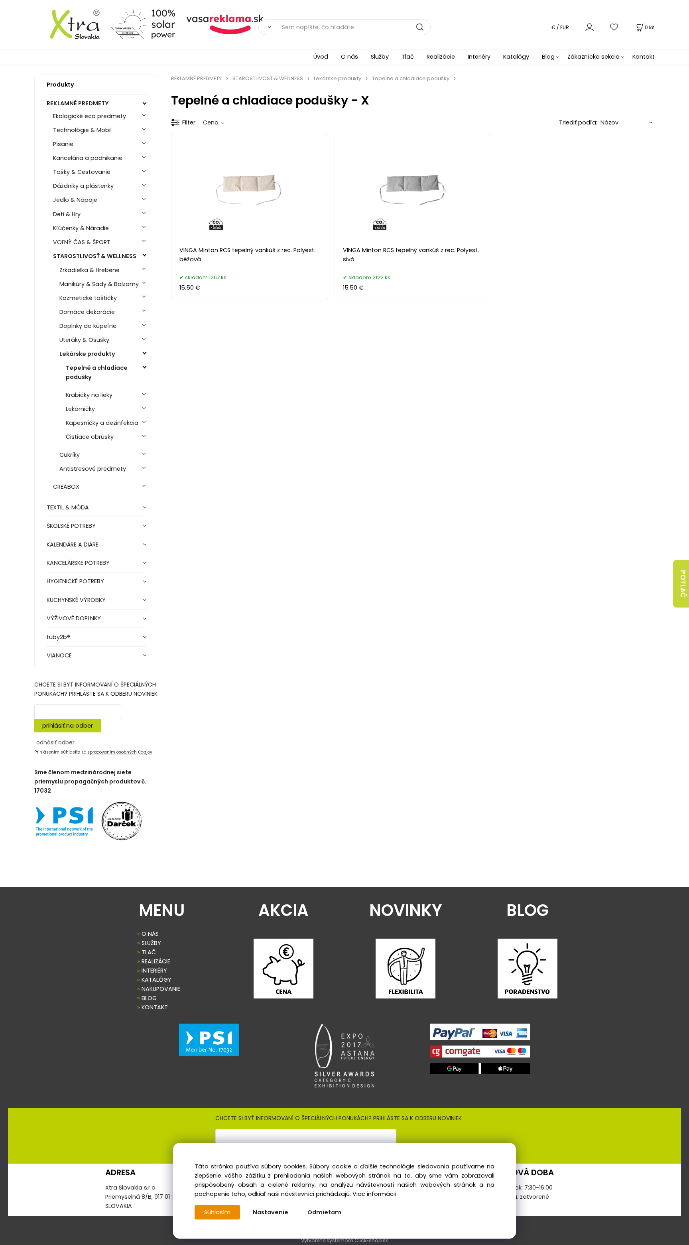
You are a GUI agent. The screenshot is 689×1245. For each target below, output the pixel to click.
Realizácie (441, 57)
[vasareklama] (225, 24)
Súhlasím (217, 1212)
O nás (349, 57)
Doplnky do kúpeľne (87, 326)
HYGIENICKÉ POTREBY (75, 581)
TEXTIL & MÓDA (68, 507)
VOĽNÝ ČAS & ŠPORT (81, 242)
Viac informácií (374, 1194)
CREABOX (66, 487)
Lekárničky (80, 409)
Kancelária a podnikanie (87, 158)
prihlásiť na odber (67, 726)
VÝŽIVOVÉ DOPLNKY (74, 618)
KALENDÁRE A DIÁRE (72, 545)
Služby (380, 57)
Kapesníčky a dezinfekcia (102, 423)
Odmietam (324, 1212)
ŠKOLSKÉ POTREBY (71, 526)
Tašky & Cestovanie (81, 172)
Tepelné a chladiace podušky (97, 372)
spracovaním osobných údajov (119, 752)
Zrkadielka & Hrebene (89, 270)
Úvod (320, 57)
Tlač (408, 57)
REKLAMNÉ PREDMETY (78, 103)
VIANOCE (59, 655)
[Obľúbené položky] (614, 27)
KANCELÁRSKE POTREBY (78, 563)
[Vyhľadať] (267, 27)
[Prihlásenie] (589, 27)
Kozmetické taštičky (88, 298)
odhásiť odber (55, 742)
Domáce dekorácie (87, 312)
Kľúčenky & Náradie (81, 228)
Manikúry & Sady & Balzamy (99, 284)
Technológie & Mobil (82, 130)
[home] (69, 24)
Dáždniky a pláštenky (83, 186)
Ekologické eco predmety (89, 116)
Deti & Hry (67, 214)
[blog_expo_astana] (344, 1055)
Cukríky (69, 455)
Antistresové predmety (92, 469)
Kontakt (643, 57)
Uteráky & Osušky (84, 340)
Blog (548, 57)
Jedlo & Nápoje (75, 200)
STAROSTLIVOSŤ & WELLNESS (94, 256)
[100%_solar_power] (143, 24)
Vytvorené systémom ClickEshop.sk (344, 1240)
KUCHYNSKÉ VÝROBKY (76, 600)
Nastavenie (270, 1212)
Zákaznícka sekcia (593, 57)
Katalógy (516, 57)
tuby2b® (58, 637)
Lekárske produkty (87, 354)
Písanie (63, 144)
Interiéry (479, 57)
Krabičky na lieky (89, 395)
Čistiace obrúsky (90, 437)
